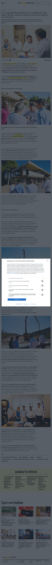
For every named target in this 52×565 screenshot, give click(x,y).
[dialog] (26, 282)
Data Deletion (19, 304)
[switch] (41, 281)
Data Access (26, 304)
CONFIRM (17, 299)
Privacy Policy (33, 304)
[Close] (48, 261)
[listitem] (26, 278)
